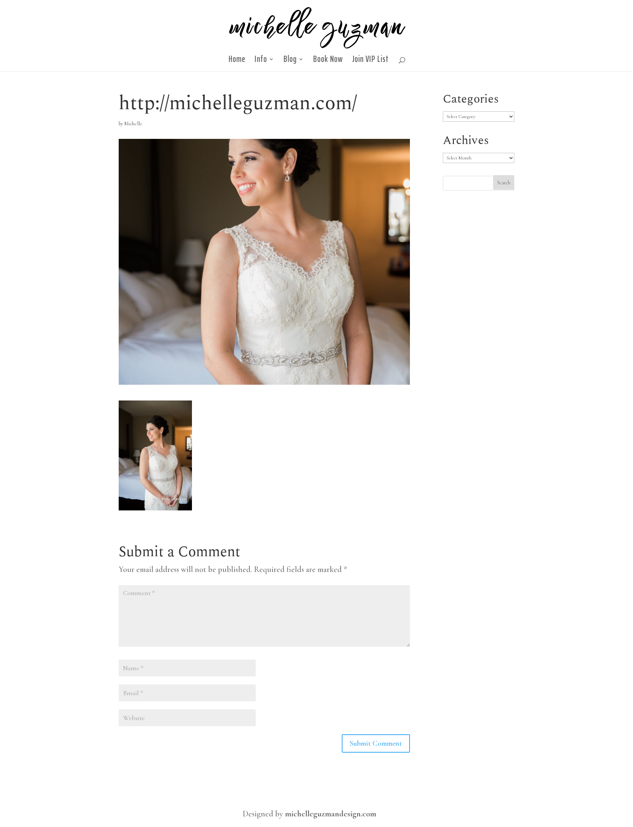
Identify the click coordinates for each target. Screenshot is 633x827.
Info (261, 61)
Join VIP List (370, 61)
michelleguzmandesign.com (330, 814)
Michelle (133, 124)
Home (237, 61)
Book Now (328, 61)
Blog (290, 61)
